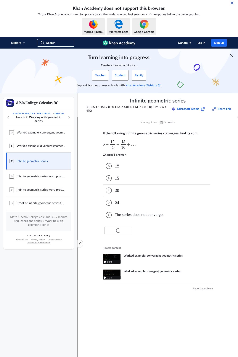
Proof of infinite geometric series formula (41, 203)
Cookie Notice (55, 240)
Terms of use (22, 240)
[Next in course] (69, 117)
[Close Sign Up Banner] (231, 55)
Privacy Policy (38, 240)
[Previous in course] (8, 117)
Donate (183, 42)
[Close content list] (80, 243)
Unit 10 (59, 114)
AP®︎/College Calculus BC (38, 217)
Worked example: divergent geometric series (41, 145)
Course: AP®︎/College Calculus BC (32, 114)
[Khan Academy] (119, 42)
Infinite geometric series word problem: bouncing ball (41, 176)
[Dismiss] (232, 3)
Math (13, 217)
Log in (201, 42)
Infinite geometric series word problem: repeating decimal (41, 189)
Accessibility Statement (38, 243)
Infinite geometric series (32, 161)
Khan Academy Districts (141, 85)
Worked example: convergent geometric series (41, 132)
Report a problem (203, 288)
